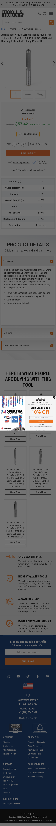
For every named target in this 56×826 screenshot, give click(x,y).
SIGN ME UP (41, 421)
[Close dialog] (54, 397)
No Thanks (41, 424)
